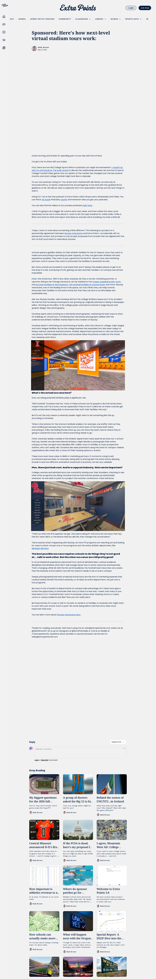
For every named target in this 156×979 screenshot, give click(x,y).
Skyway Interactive (73, 233)
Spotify (64, 199)
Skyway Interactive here (68, 614)
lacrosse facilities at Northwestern (51, 284)
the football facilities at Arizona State (87, 284)
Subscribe (44, 760)
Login (37, 760)
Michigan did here (40, 548)
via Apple (46, 199)
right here (87, 205)
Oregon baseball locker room (106, 281)
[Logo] (78, 8)
